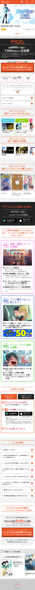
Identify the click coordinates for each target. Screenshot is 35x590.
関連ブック (18, 33)
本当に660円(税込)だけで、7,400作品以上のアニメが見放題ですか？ (15, 456)
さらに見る (17, 90)
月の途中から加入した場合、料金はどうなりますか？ (15, 469)
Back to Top (17, 584)
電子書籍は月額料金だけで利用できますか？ (16, 495)
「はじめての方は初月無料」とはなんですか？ (16, 463)
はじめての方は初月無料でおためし (17, 67)
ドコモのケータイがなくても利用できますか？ (16, 476)
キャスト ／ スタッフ (7, 103)
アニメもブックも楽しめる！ (6, 77)
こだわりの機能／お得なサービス (17, 77)
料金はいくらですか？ (10, 449)
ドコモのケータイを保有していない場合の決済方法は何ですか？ (15, 483)
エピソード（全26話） (8, 98)
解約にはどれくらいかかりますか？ (13, 490)
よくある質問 (28, 77)
